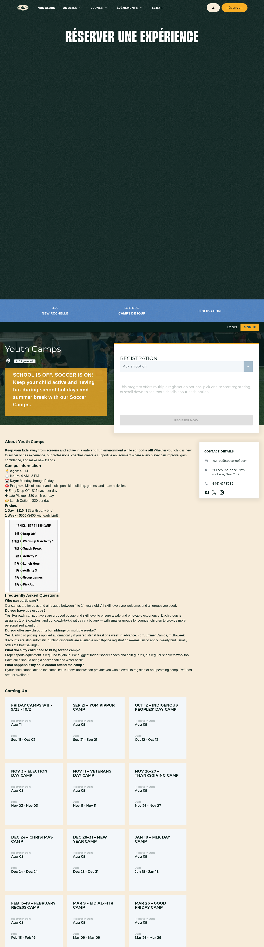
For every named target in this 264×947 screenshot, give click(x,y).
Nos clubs (46, 7)
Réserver (234, 8)
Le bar (157, 7)
